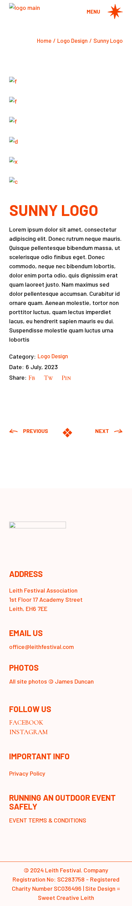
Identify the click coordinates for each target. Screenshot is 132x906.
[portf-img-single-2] (66, 101)
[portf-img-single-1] (66, 81)
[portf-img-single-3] (66, 121)
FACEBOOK (26, 722)
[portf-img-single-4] (66, 141)
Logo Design (53, 355)
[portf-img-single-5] (66, 161)
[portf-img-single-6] (66, 181)
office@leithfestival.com (41, 646)
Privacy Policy (27, 773)
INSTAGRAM (28, 732)
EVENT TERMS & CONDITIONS (47, 820)
